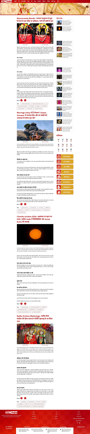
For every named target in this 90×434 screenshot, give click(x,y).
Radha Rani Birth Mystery (39, 404)
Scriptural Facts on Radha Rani (24, 406)
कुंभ (66, 151)
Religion (38, 106)
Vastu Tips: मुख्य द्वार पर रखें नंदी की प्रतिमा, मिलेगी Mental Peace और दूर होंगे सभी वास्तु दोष (67, 83)
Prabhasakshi (27, 426)
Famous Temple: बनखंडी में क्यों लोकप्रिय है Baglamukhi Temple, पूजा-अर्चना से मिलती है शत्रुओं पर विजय (67, 55)
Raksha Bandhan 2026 (22, 309)
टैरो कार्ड (33, 414)
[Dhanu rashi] (58, 149)
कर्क (71, 141)
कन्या (62, 146)
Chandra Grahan (25, 307)
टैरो (19, 1)
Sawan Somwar (25, 207)
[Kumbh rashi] (67, 149)
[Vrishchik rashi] (71, 144)
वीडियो (48, 1)
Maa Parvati (20, 210)
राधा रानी (38, 401)
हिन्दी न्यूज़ (53, 1)
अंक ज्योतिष (23, 1)
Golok (26, 404)
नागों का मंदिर (44, 106)
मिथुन (67, 141)
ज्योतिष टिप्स (47, 207)
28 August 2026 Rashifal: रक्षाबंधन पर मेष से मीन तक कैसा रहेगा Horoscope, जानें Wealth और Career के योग (67, 43)
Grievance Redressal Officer (78, 418)
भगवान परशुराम (31, 106)
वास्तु (35, 1)
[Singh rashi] (58, 144)
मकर (62, 151)
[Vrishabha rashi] (63, 139)
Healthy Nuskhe (81, 426)
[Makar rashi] (63, 149)
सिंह (58, 146)
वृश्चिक (71, 146)
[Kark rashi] (71, 139)
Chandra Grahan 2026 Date (23, 312)
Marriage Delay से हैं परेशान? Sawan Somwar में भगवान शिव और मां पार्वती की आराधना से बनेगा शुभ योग (67, 22)
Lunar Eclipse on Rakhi (35, 312)
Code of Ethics (79, 420)
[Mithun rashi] (67, 139)
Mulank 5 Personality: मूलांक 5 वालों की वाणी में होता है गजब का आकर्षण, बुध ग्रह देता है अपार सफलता (67, 102)
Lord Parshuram (21, 108)
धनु (58, 151)
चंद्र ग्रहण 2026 (32, 309)
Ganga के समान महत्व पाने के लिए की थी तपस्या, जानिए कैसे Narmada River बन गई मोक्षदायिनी (67, 108)
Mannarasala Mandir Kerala (37, 103)
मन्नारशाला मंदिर (29, 108)
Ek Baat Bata (9, 428)
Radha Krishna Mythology (38, 406)
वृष (62, 141)
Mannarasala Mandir (26, 103)
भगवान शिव (27, 210)
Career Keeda (63, 426)
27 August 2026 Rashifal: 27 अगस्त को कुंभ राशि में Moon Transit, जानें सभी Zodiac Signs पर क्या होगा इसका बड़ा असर (64, 70)
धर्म (31, 1)
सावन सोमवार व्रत (46, 210)
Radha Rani (24, 401)
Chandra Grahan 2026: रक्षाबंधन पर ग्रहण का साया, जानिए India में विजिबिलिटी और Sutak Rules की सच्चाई (67, 28)
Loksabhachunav (45, 426)
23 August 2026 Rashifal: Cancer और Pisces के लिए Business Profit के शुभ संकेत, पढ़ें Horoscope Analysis (64, 122)
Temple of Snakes (38, 108)
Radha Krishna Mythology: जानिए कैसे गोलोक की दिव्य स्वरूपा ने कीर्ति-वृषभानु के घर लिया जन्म (67, 49)
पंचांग (28, 1)
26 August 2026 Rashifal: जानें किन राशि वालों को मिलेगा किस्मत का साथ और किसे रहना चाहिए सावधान (67, 77)
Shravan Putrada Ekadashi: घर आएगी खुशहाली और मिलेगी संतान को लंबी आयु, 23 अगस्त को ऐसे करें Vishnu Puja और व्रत (64, 115)
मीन (71, 151)
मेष (58, 141)
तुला (67, 146)
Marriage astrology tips (36, 210)
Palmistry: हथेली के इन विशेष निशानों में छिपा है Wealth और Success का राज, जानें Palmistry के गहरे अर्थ (67, 129)
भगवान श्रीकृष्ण (20, 404)
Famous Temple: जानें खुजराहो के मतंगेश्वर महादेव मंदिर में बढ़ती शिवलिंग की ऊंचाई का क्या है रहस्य (67, 89)
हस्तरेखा (39, 1)
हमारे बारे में (78, 414)
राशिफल (44, 1)
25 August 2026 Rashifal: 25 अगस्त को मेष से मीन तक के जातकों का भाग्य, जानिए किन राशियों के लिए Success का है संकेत (64, 96)
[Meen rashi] (71, 149)
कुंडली (15, 1)
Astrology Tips (33, 207)
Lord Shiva (41, 207)
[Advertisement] (64, 36)
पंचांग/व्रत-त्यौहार (33, 418)
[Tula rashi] (67, 144)
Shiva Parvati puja (21, 212)
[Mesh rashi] (58, 139)
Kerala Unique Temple (22, 106)
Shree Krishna (31, 401)
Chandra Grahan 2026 (35, 307)
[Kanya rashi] (63, 144)
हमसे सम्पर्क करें (78, 416)
